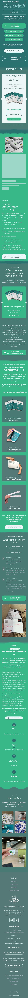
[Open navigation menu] (24, 1)
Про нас (14, 881)
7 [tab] (17, 125)
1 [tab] (6, 125)
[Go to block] (14, 99)
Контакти (14, 887)
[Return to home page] (11, 2)
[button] (14, 26)
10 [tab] (22, 125)
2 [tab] (8, 125)
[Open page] (14, 145)
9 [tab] (20, 125)
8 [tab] (18, 125)
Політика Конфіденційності (14, 975)
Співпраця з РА (14, 890)
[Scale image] (7, 817)
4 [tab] (11, 125)
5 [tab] (13, 125)
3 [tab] (9, 125)
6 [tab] (15, 125)
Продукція (14, 884)
